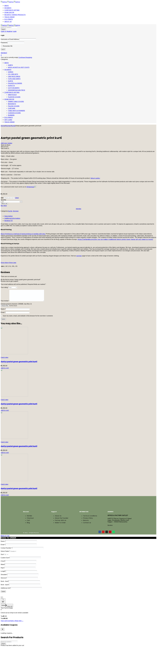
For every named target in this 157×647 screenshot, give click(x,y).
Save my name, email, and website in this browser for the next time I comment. (28, 316)
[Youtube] (103, 532)
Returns (86, 520)
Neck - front (5, 581)
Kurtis (13, 126)
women (79, 256)
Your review (5, 301)
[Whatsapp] (113, 532)
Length (3, 571)
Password (4, 42)
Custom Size (5, 557)
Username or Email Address (10, 39)
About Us (58, 516)
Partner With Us (60, 520)
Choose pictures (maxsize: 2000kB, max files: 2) (16, 304)
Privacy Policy (88, 518)
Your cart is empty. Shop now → (12, 621)
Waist (3, 564)
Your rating (5, 287)
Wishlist (29, 516)
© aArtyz (25, 533)
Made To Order (60, 523)
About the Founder (61, 518)
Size (2, 554)
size (2, 198)
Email (3, 312)
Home (3, 126)
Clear (17, 198)
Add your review (6, 143)
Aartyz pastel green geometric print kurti (19, 361)
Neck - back (5, 584)
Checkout (30, 518)
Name (3, 309)
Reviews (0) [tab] (8, 221)
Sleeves (4, 578)
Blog (28, 523)
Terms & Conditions (90, 516)
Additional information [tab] (12, 218)
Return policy (95, 178)
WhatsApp (30, 187)
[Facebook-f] (99, 532)
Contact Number (6, 548)
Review (110, 525)
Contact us (87, 523)
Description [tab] (8, 216)
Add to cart (4, 203)
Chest (3, 561)
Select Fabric (5, 551)
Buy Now (4, 206)
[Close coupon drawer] (2, 629)
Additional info (6, 588)
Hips (2, 568)
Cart (28, 520)
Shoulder (4, 574)
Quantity (3, 200)
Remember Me (7, 46)
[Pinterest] (110, 532)
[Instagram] (106, 532)
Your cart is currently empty (9, 57)
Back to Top (5, 536)
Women (8, 126)
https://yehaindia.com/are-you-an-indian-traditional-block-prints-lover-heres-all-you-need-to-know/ (115, 239)
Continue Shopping (25, 57)
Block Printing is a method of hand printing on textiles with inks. (23, 234)
